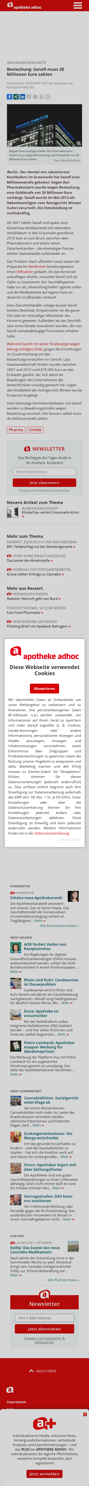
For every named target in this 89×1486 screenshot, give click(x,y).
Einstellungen (70, 839)
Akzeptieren (44, 688)
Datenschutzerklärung (52, 833)
